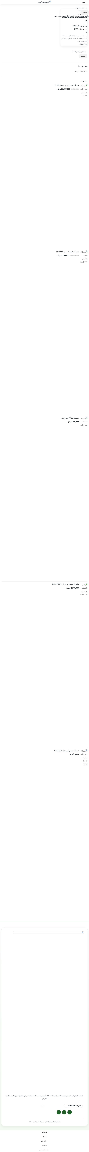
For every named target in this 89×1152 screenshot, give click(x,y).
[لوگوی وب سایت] (44, 2)
